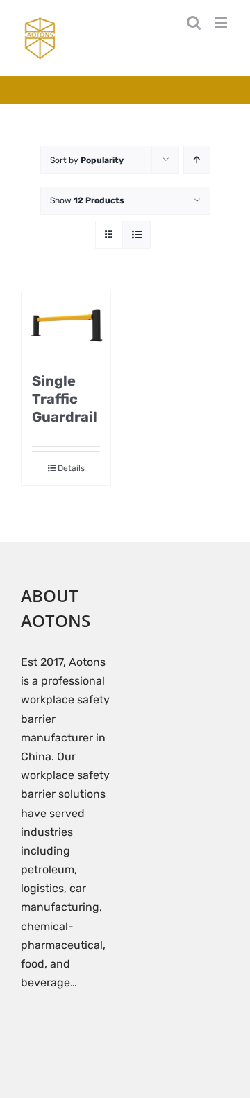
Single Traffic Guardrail (64, 398)
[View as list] (136, 234)
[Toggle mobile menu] (222, 22)
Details (71, 468)
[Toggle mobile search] (194, 22)
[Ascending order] (196, 160)
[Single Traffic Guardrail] (66, 324)
